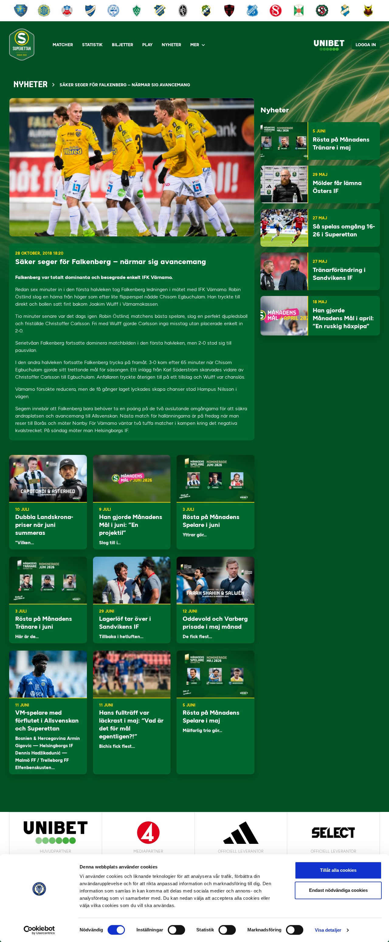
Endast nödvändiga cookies (338, 890)
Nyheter (171, 44)
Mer (194, 44)
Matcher (63, 44)
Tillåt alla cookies (338, 870)
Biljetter (122, 44)
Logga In (366, 44)
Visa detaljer (328, 930)
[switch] (176, 930)
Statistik (92, 44)
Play (147, 44)
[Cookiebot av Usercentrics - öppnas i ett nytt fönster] (39, 930)
